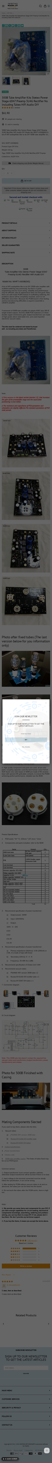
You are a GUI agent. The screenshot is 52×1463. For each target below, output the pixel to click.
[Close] (46, 703)
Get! (26, 740)
